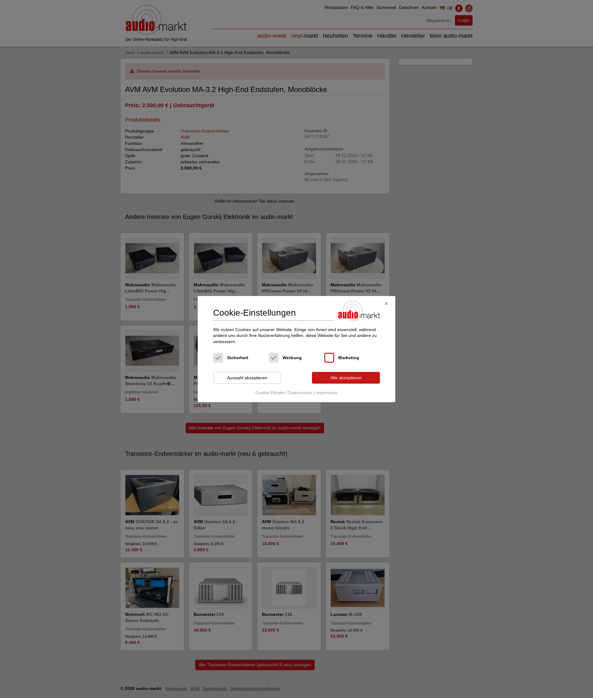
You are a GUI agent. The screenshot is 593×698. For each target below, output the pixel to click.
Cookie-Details (269, 392)
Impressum (327, 392)
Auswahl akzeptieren (247, 377)
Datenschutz (300, 392)
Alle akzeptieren (346, 377)
